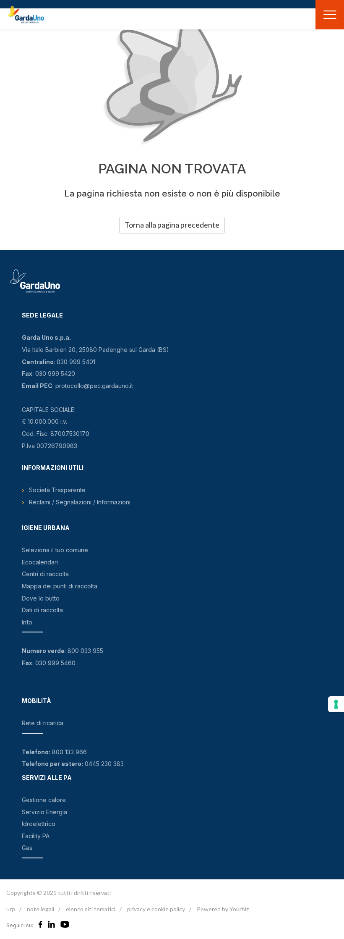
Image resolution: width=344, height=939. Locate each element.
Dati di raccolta (42, 610)
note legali (40, 909)
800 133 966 (69, 751)
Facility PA (36, 835)
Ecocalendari (40, 562)
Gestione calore (44, 799)
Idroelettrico (38, 823)
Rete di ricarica (42, 723)
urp (10, 909)
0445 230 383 (104, 763)
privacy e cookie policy (156, 909)
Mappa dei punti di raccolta (59, 586)
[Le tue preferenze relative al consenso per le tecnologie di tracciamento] (336, 704)
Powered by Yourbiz (223, 909)
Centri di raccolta (45, 573)
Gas (27, 847)
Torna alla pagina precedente (172, 224)
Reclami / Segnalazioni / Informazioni (79, 502)
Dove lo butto (41, 598)
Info (27, 622)
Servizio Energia (44, 812)
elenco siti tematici (90, 909)
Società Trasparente (57, 489)
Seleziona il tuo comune (55, 549)
